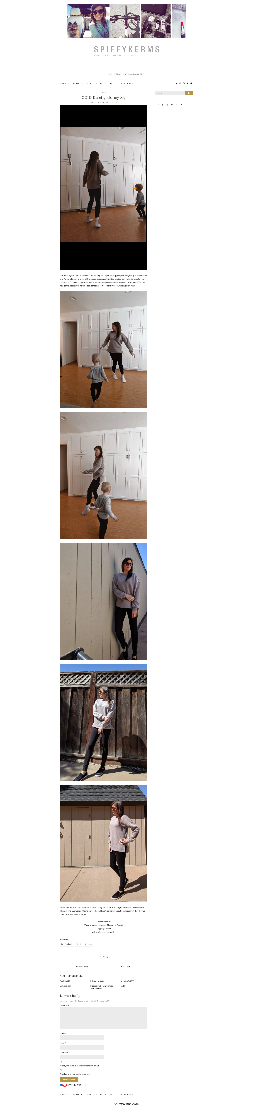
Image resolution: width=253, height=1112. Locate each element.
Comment (65, 1005)
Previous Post (82, 967)
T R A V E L (64, 83)
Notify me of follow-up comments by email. (79, 1065)
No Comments (112, 102)
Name (63, 1033)
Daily (103, 92)
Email (63, 1043)
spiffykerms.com (126, 1104)
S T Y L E (89, 83)
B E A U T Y (77, 83)
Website (64, 1052)
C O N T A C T (127, 83)
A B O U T (114, 83)
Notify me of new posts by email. (74, 1074)
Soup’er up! (65, 985)
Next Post (125, 967)
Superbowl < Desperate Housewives (101, 987)
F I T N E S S (101, 83)
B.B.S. (123, 985)
